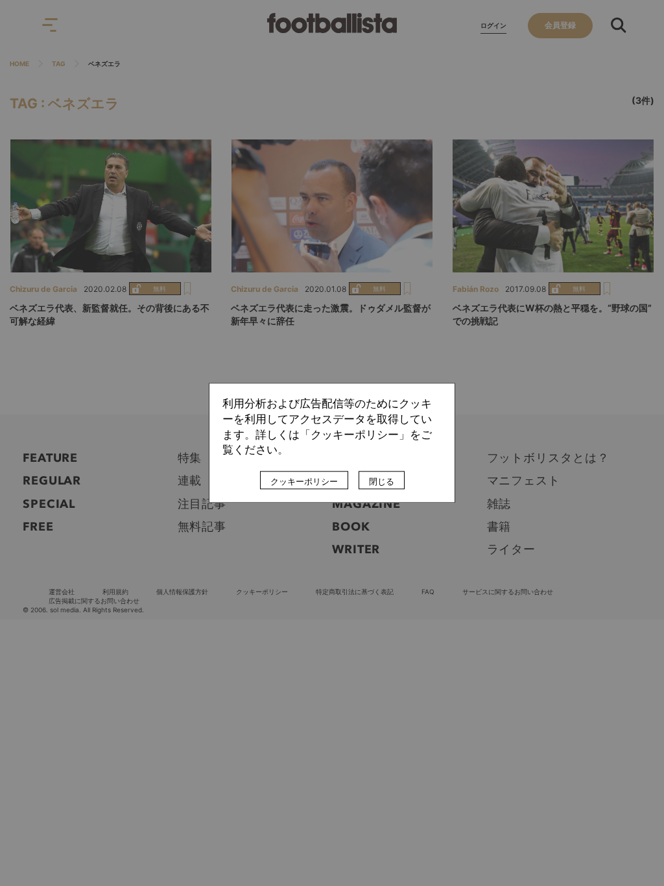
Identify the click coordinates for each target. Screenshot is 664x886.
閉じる (381, 482)
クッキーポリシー (304, 482)
